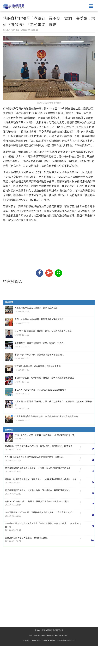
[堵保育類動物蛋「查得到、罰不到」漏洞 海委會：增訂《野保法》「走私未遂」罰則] (39, 273)
